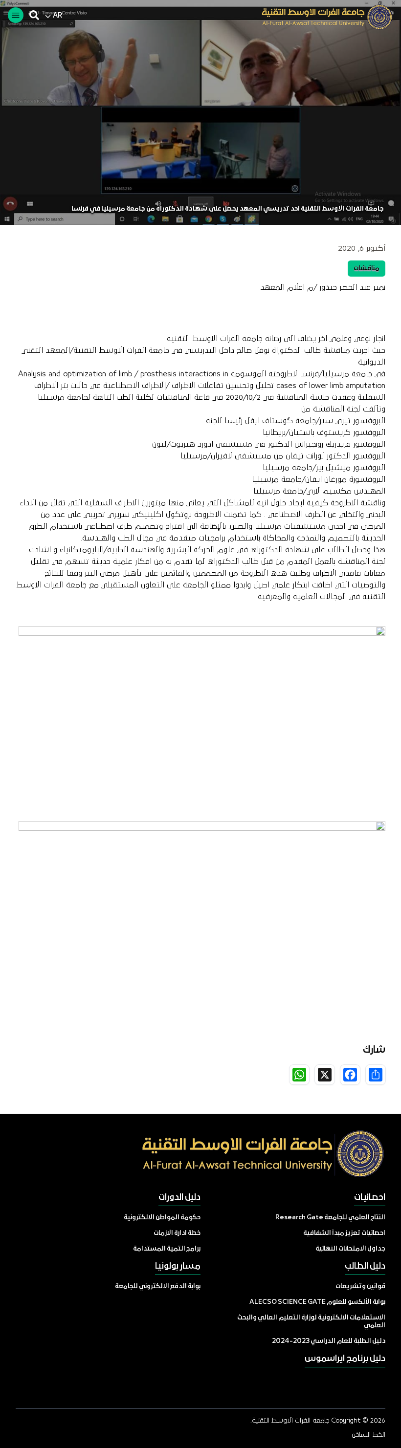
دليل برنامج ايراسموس (345, 1358)
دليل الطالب (365, 1266)
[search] (34, 15)
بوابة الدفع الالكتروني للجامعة (157, 1286)
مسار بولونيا (177, 1266)
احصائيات (369, 1197)
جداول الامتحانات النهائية (350, 1249)
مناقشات (366, 268)
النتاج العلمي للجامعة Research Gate (330, 1217)
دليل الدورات (179, 1197)
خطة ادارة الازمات (177, 1233)
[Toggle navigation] (15, 15)
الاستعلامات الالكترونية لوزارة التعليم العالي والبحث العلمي (311, 1322)
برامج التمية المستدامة (166, 1249)
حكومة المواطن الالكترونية (162, 1217)
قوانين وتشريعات (360, 1286)
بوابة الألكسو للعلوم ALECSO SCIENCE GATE (317, 1302)
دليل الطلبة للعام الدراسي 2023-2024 (328, 1341)
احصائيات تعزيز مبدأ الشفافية (344, 1233)
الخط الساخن (368, 1435)
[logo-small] (319, 17)
